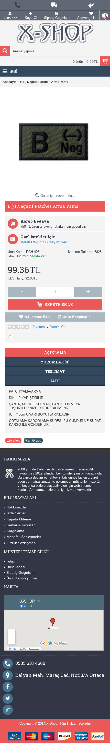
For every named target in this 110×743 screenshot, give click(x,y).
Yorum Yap (58, 327)
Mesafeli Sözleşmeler (24, 537)
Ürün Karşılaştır (76, 317)
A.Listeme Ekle (37, 317)
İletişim (12, 561)
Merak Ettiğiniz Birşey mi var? (44, 242)
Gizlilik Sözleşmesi (21, 543)
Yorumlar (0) (55, 362)
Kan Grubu (33, 440)
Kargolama (15, 531)
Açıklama (55, 352)
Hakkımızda (16, 507)
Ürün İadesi (15, 567)
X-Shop (51, 723)
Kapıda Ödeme (19, 519)
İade (55, 381)
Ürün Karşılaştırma (21, 578)
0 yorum (39, 327)
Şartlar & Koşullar (21, 525)
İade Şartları (17, 513)
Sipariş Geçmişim (20, 572)
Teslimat (55, 371)
